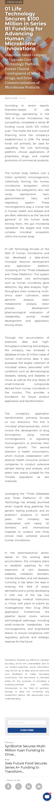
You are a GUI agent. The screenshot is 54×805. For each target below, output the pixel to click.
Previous (9, 742)
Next (7, 759)
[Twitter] (18, 786)
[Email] (39, 786)
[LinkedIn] (28, 786)
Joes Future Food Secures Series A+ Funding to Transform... (26, 767)
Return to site (15, 2)
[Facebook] (8, 786)
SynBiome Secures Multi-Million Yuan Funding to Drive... (25, 750)
